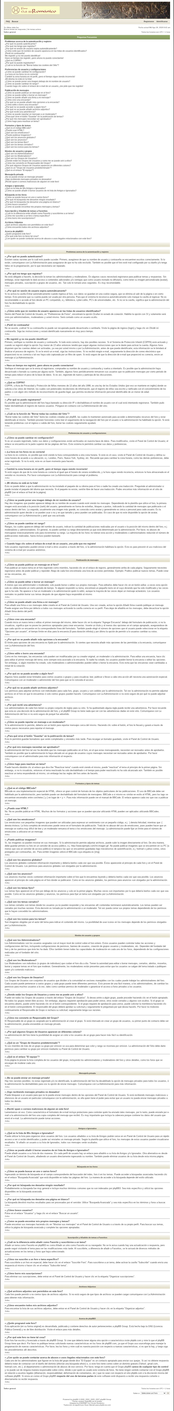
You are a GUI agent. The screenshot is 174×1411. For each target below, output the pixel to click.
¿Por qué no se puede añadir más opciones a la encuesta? (32, 102)
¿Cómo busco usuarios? (16, 204)
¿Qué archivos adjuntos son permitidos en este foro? (29, 225)
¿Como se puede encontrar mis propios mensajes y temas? (32, 207)
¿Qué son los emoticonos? (17, 133)
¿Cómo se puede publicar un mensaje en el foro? (28, 93)
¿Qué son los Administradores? (19, 153)
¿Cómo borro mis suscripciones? (20, 218)
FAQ (8, 21)
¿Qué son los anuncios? (16, 140)
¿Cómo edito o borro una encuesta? (21, 104)
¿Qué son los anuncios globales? (20, 137)
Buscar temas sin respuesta (15, 29)
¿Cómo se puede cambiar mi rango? (22, 84)
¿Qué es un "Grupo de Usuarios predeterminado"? (28, 168)
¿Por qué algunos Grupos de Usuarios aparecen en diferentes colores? (38, 165)
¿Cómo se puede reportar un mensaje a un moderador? (31, 114)
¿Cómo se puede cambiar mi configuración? (25, 72)
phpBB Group (121, 1326)
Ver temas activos (34, 29)
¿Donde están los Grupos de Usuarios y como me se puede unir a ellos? (38, 161)
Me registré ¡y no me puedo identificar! (22, 56)
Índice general (10, 32)
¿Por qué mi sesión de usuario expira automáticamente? (31, 48)
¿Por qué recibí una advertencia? (20, 112)
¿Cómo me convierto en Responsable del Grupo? (28, 163)
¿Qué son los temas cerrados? (19, 144)
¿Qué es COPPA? (13, 60)
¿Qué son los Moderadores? (18, 156)
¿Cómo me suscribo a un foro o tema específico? (27, 216)
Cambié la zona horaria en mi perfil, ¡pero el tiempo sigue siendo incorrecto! (40, 76)
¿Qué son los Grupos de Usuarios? (21, 158)
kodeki (99, 1401)
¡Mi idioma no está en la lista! (18, 79)
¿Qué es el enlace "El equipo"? (19, 170)
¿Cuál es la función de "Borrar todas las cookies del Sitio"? (32, 65)
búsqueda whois (77, 1363)
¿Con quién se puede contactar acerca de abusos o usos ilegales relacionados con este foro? (48, 238)
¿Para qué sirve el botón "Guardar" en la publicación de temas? (34, 116)
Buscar (15, 21)
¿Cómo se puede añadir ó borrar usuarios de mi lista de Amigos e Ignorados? (40, 190)
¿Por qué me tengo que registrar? (20, 46)
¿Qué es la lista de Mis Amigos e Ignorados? (25, 188)
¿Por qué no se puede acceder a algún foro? (25, 107)
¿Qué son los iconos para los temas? (22, 147)
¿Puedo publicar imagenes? (18, 135)
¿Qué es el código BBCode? (18, 128)
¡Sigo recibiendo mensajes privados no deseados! (28, 179)
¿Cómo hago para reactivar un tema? (22, 121)
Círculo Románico (97, 1403)
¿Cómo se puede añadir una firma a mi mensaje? (28, 97)
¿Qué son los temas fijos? (17, 142)
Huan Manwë (89, 1405)
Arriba (7, 268)
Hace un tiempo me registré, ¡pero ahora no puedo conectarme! (34, 58)
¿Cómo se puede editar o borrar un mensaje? (26, 95)
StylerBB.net (89, 1401)
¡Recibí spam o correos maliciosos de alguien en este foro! (32, 181)
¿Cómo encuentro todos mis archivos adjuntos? (27, 227)
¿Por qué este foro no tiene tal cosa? (22, 236)
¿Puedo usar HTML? (14, 130)
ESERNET (83, 1403)
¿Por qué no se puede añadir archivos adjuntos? (27, 109)
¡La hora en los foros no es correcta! (21, 74)
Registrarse (149, 21)
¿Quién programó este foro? (18, 234)
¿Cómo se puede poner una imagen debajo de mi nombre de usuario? (37, 81)
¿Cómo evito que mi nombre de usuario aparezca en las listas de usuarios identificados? (46, 51)
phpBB (75, 1399)
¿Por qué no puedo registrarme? (20, 63)
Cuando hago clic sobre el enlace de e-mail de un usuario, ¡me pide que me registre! (44, 86)
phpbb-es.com (105, 1405)
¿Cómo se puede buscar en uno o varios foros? (27, 197)
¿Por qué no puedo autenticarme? (21, 44)
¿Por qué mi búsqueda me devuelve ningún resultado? (30, 199)
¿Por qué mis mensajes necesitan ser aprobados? (28, 119)
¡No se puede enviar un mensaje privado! (24, 177)
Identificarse (162, 21)
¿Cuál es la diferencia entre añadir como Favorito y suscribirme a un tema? (39, 213)
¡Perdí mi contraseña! (15, 53)
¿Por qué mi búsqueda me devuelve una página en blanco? (32, 202)
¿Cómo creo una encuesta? (18, 100)
